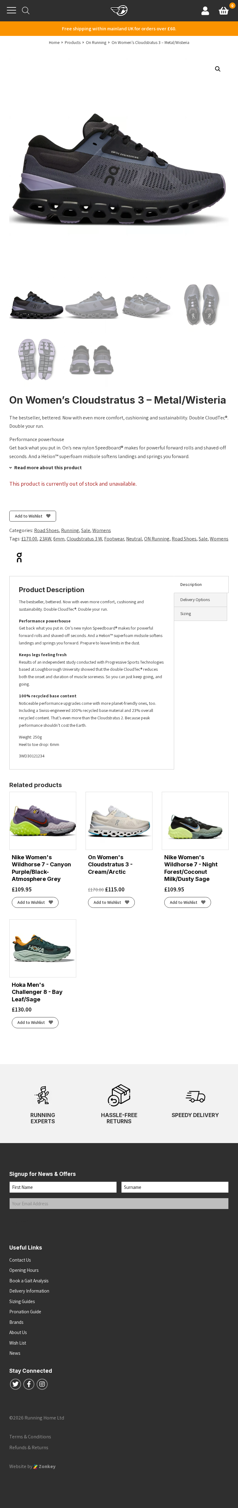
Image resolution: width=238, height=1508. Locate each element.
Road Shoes (46, 530)
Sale (85, 530)
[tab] (201, 584)
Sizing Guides (22, 1301)
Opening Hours (23, 1270)
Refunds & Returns (28, 1447)
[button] (217, 69)
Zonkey (46, 1466)
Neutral (134, 538)
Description (191, 584)
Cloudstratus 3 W (84, 538)
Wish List (17, 1343)
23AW (45, 538)
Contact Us (20, 1260)
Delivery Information (29, 1291)
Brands (16, 1322)
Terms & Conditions (30, 1436)
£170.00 (29, 538)
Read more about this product (47, 467)
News (14, 1353)
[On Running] (19, 557)
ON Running (157, 538)
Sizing (185, 613)
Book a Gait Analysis (28, 1281)
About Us (18, 1332)
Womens (101, 530)
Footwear (114, 538)
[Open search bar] (25, 10)
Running (70, 530)
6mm (58, 538)
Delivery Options (195, 599)
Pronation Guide (25, 1312)
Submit (22, 1222)
